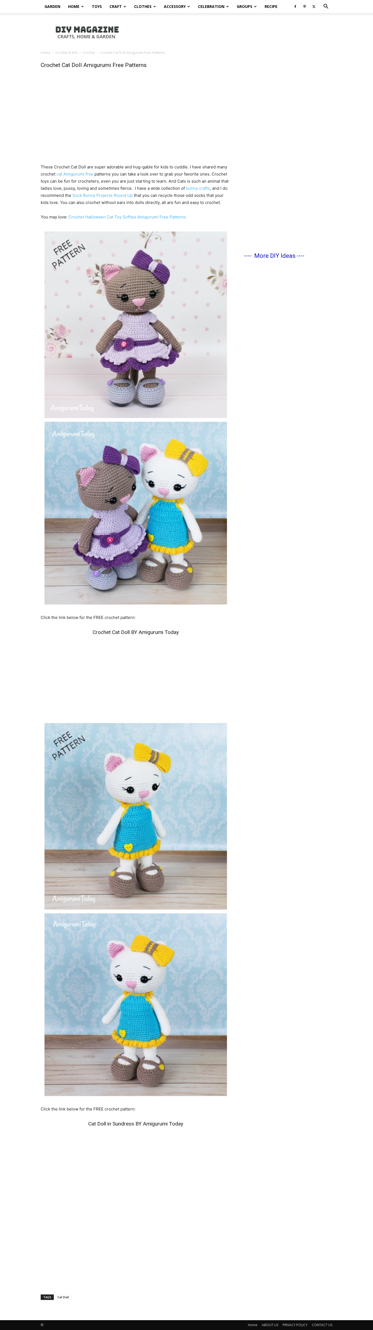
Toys (97, 6)
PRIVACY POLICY (295, 1325)
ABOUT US (270, 1325)
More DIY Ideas (274, 255)
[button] (325, 7)
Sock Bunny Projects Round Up (102, 195)
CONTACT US (322, 1325)
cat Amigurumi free (75, 174)
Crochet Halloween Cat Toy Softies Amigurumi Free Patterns (127, 217)
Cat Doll (63, 1297)
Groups (244, 6)
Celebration (211, 6)
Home (73, 6)
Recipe (271, 6)
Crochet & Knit (66, 52)
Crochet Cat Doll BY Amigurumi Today (136, 632)
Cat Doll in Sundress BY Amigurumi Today (135, 1124)
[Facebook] (295, 6)
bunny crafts (198, 188)
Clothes (143, 6)
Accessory (175, 6)
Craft (115, 6)
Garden (52, 6)
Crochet (89, 52)
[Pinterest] (304, 6)
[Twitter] (314, 6)
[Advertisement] (233, 32)
